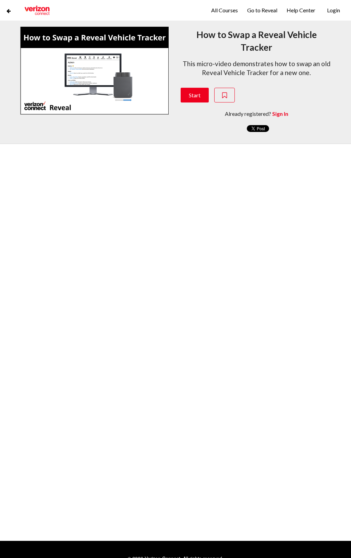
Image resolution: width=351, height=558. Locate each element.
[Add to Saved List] (224, 95)
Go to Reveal (262, 10)
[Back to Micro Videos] (8, 10)
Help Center (301, 10)
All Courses (225, 10)
